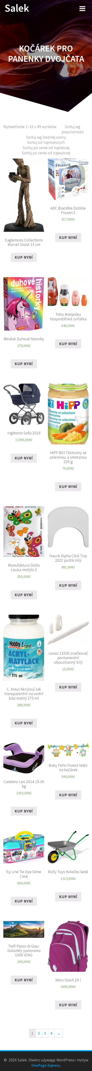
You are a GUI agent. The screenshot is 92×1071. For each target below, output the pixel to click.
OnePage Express (45, 1065)
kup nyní (24, 257)
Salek (17, 8)
